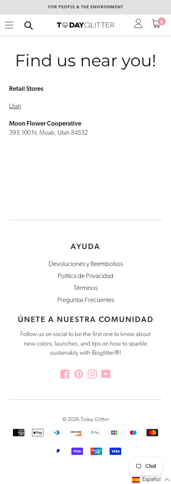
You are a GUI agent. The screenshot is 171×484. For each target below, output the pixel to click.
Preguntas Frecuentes (85, 300)
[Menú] (9, 25)
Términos (85, 288)
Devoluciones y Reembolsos (86, 264)
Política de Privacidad (85, 276)
